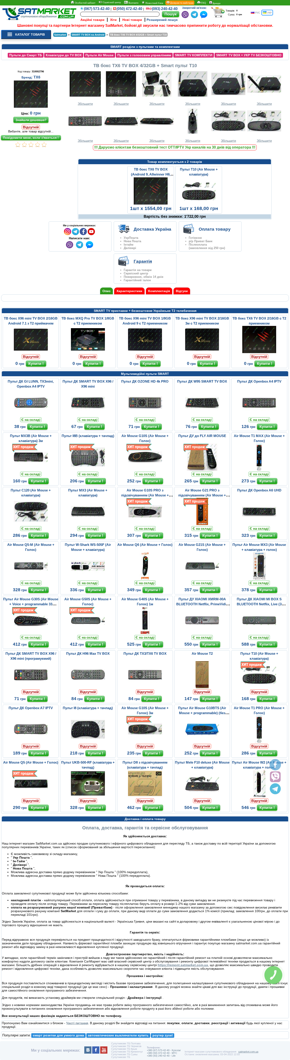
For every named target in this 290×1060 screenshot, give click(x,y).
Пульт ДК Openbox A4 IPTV (259, 381)
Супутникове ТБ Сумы (124, 1054)
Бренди (216, 3)
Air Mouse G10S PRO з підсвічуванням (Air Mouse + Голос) (145, 495)
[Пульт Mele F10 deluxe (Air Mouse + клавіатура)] (202, 796)
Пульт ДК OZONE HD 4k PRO (145, 381)
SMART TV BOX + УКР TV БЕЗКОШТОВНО (248, 55)
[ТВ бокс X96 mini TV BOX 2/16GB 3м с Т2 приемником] (202, 352)
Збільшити (85, 103)
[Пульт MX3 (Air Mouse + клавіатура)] (88, 524)
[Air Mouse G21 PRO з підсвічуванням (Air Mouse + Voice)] (202, 524)
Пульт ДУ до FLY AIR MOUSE (202, 436)
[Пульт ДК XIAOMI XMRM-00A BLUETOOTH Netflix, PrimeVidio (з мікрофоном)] (202, 633)
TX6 (37, 77)
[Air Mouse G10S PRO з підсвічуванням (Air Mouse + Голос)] (145, 524)
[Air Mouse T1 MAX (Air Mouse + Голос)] (259, 469)
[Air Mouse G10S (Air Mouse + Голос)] (145, 469)
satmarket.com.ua (248, 1051)
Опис (106, 291)
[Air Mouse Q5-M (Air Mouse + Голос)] (31, 578)
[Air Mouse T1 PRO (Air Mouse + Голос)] (259, 741)
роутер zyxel (162, 1035)
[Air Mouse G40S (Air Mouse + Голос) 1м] (145, 633)
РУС (257, 12)
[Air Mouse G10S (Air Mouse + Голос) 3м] (145, 741)
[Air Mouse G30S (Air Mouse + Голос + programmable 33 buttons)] (31, 633)
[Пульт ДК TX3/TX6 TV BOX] (145, 687)
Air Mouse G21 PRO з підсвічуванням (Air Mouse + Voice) (202, 495)
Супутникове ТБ (120, 1057)
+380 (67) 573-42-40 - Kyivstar (164, 1050)
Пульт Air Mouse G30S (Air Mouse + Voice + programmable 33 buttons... (30, 604)
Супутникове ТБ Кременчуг (127, 1051)
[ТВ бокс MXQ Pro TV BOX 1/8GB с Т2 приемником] (88, 352)
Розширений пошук (162, 20)
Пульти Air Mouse (99, 55)
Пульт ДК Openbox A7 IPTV (31, 708)
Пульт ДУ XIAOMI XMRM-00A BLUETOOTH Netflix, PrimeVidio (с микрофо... (202, 604)
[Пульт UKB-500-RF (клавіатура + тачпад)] (88, 796)
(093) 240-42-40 (165, 9)
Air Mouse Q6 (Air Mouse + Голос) (144, 545)
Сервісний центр (111, 2)
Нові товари (132, 20)
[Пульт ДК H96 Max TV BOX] (88, 687)
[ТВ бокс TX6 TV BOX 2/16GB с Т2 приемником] (259, 352)
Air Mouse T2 (202, 653)
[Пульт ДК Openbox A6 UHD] (259, 524)
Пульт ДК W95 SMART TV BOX (202, 381)
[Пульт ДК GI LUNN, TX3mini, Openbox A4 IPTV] (31, 415)
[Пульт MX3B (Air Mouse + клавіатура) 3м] (31, 469)
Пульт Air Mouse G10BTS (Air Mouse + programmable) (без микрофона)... (202, 713)
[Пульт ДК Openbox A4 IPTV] (259, 415)
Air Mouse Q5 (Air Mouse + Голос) (30, 762)
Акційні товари (92, 20)
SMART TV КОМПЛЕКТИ (193, 55)
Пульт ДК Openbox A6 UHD (259, 490)
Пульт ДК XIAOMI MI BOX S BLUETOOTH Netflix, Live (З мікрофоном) (259, 604)
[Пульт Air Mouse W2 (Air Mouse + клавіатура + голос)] (259, 796)
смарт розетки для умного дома (58, 1035)
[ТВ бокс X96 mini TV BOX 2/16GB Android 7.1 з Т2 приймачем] (31, 352)
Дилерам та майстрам (181, 2)
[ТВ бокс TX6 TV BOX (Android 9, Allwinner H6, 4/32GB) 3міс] (150, 204)
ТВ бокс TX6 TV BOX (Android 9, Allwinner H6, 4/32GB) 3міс (151, 174)
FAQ (203, 2)
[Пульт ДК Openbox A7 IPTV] (31, 741)
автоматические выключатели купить (118, 1035)
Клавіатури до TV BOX (64, 55)
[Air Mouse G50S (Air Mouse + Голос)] (88, 633)
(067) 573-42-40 (97, 9)
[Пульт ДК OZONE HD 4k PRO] (145, 415)
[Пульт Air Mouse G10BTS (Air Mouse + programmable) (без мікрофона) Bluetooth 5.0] (202, 741)
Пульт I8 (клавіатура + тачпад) (88, 708)
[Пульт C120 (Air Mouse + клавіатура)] (31, 524)
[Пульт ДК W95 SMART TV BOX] (202, 415)
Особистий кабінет (84, 2)
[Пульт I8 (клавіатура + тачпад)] (88, 741)
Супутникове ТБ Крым (124, 1049)
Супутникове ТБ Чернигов (126, 1046)
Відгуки (182, 291)
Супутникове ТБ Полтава (125, 1043)
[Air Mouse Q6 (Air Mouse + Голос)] (145, 578)
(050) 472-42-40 (129, 9)
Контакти (133, 2)
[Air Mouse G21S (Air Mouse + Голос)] (202, 578)
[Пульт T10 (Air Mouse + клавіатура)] (198, 204)
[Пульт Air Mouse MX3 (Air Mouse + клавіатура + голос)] (259, 578)
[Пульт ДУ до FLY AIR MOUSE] (202, 469)
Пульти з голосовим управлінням (144, 55)
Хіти (113, 20)
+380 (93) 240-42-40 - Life (161, 1055)
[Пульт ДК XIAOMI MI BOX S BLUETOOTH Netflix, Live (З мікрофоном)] (259, 633)
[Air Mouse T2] (202, 687)
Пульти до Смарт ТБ (25, 55)
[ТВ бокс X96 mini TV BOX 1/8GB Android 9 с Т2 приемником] (145, 352)
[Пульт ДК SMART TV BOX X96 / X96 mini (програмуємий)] (31, 687)
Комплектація (159, 291)
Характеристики (129, 291)
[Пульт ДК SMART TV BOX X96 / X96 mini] (88, 415)
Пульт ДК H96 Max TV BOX (88, 653)
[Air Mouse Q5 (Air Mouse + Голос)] (31, 796)
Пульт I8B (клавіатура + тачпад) (88, 436)
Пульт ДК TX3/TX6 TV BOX (145, 653)
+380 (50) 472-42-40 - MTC (162, 1053)
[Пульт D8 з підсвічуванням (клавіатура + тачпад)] (145, 796)
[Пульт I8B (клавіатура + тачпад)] (88, 469)
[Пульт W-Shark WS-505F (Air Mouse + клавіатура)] (88, 578)
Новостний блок (154, 3)
